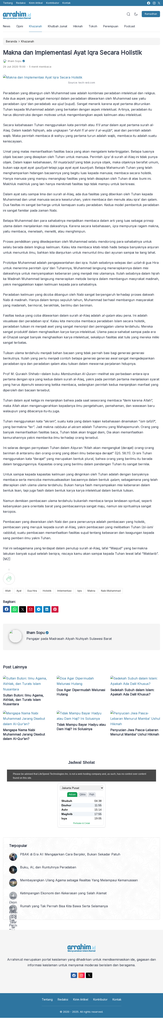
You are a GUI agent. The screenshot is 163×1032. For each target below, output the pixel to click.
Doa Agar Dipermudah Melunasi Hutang (81, 692)
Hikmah (78, 26)
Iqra (79, 590)
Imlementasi (64, 590)
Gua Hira (32, 590)
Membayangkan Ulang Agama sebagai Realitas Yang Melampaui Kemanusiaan (79, 880)
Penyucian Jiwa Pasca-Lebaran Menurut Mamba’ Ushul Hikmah (134, 732)
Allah (8, 590)
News (6, 26)
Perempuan (110, 26)
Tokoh (93, 26)
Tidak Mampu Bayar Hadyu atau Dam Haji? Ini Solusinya (81, 727)
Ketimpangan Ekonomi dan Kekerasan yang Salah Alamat (63, 893)
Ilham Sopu (35, 632)
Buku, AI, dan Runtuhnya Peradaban (48, 867)
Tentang (8, 2)
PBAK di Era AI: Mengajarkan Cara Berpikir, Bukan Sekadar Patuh (70, 854)
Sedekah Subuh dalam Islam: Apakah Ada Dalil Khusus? (132, 692)
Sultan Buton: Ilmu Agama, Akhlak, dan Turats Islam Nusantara (23, 699)
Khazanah (35, 26)
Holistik (47, 590)
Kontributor (52, 2)
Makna (91, 590)
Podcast (129, 26)
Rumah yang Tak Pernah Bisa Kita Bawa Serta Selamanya (64, 906)
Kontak (66, 2)
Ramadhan (151, 13)
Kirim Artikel (36, 2)
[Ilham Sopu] (17, 641)
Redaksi (21, 2)
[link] (148, 3)
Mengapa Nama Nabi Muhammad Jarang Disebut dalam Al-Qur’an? (24, 734)
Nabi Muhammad (111, 590)
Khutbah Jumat (57, 26)
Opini (19, 26)
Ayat (18, 590)
